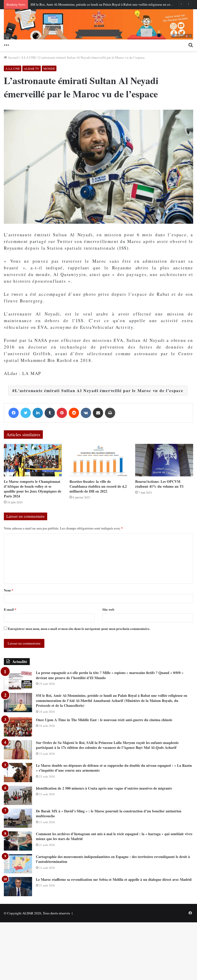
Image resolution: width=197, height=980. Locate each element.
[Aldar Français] (98, 24)
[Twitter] (26, 413)
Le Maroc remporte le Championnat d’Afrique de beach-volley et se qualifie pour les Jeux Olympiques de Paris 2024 (32, 489)
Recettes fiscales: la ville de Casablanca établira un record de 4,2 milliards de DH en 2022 (98, 486)
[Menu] (6, 44)
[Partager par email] (98, 413)
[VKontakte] (86, 413)
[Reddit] (74, 413)
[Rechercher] (190, 44)
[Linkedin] (38, 413)
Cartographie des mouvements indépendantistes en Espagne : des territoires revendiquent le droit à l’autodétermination (113, 859)
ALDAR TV (31, 68)
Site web (108, 609)
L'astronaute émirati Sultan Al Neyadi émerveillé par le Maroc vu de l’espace (99, 390)
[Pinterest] (62, 413)
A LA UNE (28, 57)
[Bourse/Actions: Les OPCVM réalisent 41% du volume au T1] (164, 460)
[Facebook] (13, 413)
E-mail (10, 609)
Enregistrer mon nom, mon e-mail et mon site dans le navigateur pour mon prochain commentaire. (79, 628)
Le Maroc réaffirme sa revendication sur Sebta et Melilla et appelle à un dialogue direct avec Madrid (114, 879)
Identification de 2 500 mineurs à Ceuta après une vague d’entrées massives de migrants (104, 788)
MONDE (49, 68)
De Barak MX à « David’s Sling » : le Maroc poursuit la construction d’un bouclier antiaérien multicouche (108, 813)
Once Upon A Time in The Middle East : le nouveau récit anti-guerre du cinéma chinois (104, 719)
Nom (8, 590)
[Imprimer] (110, 413)
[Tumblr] (50, 413)
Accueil (12, 57)
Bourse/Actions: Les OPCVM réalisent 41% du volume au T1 (159, 484)
